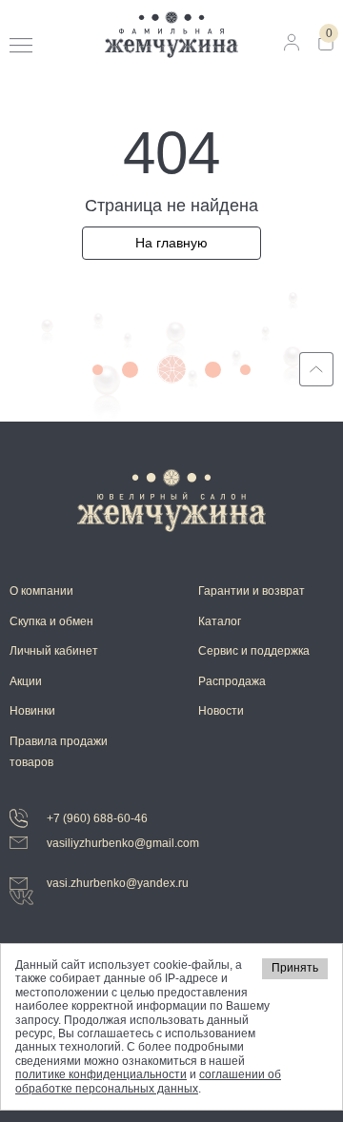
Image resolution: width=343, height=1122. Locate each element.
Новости (221, 711)
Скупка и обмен (51, 621)
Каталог (219, 621)
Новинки (32, 711)
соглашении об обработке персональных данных (148, 1081)
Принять (295, 967)
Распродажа (232, 681)
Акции (26, 681)
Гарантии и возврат (251, 591)
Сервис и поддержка (254, 651)
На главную (171, 242)
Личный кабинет (54, 651)
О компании (41, 591)
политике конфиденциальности (101, 1074)
